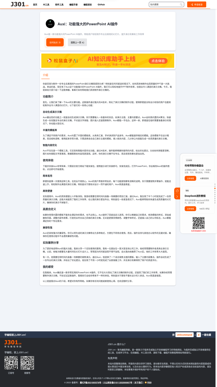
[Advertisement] (108, 307)
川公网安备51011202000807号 (117, 382)
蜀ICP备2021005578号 (90, 382)
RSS (149, 382)
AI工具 (46, 4)
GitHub (101, 4)
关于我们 (138, 382)
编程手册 (73, 4)
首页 (35, 4)
